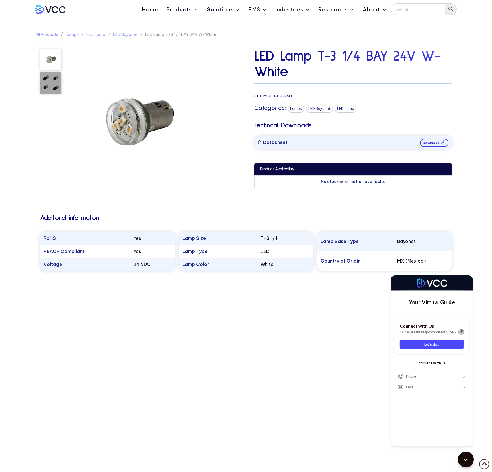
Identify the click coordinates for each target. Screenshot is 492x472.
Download (431, 143)
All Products (46, 34)
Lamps (72, 34)
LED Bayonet (125, 34)
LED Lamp (95, 34)
